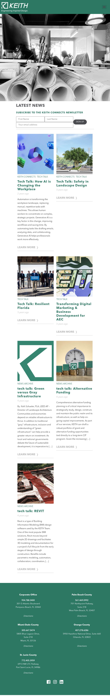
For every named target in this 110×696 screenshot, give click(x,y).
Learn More (26, 247)
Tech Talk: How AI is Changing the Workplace (34, 185)
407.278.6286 (81, 630)
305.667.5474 (28, 630)
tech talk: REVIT (30, 511)
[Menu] (104, 7)
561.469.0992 (81, 600)
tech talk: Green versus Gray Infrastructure (30, 392)
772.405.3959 (28, 661)
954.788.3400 (28, 600)
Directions (28, 616)
